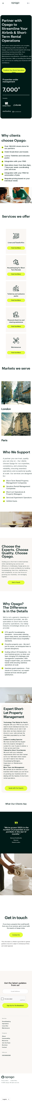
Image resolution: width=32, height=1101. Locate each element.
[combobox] (6, 1099)
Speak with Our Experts (16, 788)
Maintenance (6, 1028)
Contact (4, 1047)
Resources (5, 1040)
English (5, 1099)
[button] (29, 3)
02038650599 (6, 1055)
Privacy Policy (4, 1080)
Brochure (5, 1045)
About (4, 1036)
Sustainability (6, 1038)
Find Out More (16, 248)
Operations (5, 1023)
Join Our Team (6, 1043)
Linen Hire (5, 1026)
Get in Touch (16, 582)
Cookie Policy (13, 1080)
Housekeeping (6, 1021)
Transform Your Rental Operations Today (13, 71)
